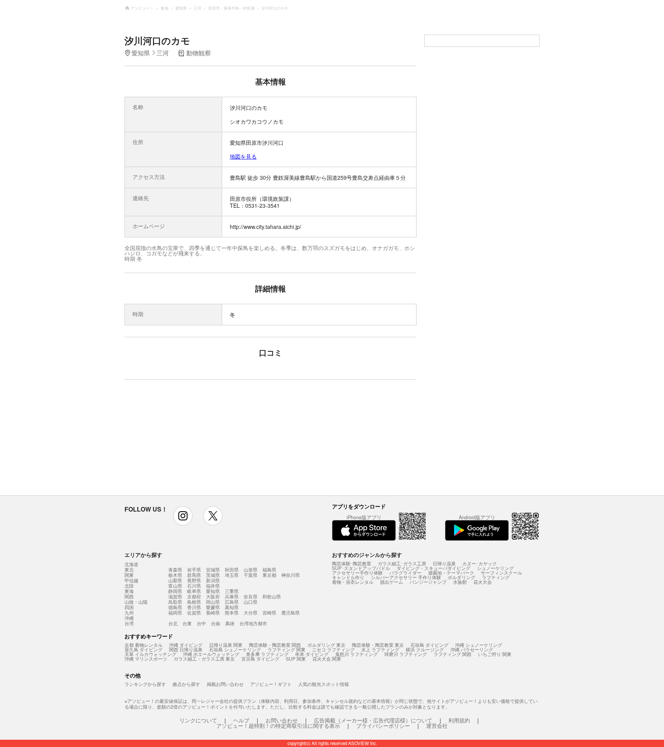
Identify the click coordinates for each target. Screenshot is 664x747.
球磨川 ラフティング (405, 654)
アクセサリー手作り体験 (357, 572)
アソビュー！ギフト (271, 684)
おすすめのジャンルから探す (367, 554)
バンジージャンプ (428, 581)
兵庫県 (232, 596)
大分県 (250, 612)
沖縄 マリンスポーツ (145, 658)
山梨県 (175, 580)
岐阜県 (194, 591)
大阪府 (213, 596)
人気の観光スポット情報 (323, 684)
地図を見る (243, 156)
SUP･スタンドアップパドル (361, 568)
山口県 (250, 601)
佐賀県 (194, 612)
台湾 (129, 623)
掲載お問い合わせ (225, 684)
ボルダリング (461, 577)
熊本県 (232, 612)
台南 (215, 623)
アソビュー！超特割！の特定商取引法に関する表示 (278, 725)
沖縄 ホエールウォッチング (211, 654)
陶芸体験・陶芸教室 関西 (275, 644)
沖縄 (129, 618)
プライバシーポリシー (383, 725)
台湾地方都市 (253, 623)
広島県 (232, 601)
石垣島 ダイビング (429, 644)
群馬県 (194, 574)
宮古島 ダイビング (260, 658)
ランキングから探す (145, 684)
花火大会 (482, 581)
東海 (129, 591)
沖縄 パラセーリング (471, 649)
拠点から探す (186, 684)
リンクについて (198, 720)
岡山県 (213, 601)
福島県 (269, 569)
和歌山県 (271, 596)
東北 (129, 569)
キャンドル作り (348, 577)
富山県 (175, 585)
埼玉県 (232, 574)
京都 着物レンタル (143, 644)
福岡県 (175, 612)
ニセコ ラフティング (333, 649)
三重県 (232, 591)
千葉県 (250, 574)
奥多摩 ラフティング (267, 654)
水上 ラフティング (380, 649)
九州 (129, 612)
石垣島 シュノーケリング (235, 649)
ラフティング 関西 (452, 654)
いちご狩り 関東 (494, 654)
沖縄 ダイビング (186, 644)
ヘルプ (241, 720)
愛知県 (213, 591)
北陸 (129, 585)
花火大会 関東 (326, 658)
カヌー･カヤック (479, 563)
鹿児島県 (290, 612)
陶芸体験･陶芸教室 (351, 563)
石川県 (194, 585)
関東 (129, 575)
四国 (129, 607)
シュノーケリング (495, 568)
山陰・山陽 (136, 602)
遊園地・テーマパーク (451, 572)
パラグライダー (405, 572)
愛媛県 (213, 607)
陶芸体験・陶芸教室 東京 (378, 644)
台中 (201, 623)
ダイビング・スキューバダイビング (433, 568)
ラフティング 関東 (286, 649)
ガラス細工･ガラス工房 (402, 563)
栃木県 (175, 574)
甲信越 (131, 580)
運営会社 (437, 725)
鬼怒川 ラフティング (356, 654)
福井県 (213, 585)
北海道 (131, 564)
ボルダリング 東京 (326, 644)
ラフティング (496, 577)
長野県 (194, 580)
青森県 (175, 569)
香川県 (194, 607)
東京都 (269, 574)
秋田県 (232, 569)
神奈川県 (290, 574)
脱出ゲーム (391, 581)
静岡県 (175, 591)
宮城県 (213, 569)
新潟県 (213, 580)
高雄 (229, 623)
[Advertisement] (204, 441)
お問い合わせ (282, 720)
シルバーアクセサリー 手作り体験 (406, 577)
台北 (173, 623)
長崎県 (213, 612)
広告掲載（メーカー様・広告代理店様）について (373, 720)
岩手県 (194, 569)
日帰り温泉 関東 (225, 644)
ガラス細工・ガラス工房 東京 (204, 658)
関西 (129, 596)
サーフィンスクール (501, 572)
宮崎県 (269, 612)
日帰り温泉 (444, 563)
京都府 (194, 596)
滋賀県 (175, 596)
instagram (183, 515)
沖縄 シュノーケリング (478, 644)
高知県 (232, 607)
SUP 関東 (296, 658)
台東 (187, 623)
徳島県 (175, 607)
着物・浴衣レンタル (353, 581)
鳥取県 (175, 601)
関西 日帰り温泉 (186, 649)
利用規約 (459, 720)
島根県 (194, 601)
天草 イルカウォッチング (150, 654)
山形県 (250, 569)
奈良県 (250, 596)
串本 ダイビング (312, 654)
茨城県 (213, 574)
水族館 (460, 581)
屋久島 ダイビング (143, 649)
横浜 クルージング (425, 649)
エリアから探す (143, 554)
